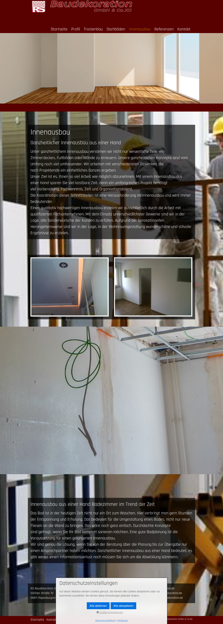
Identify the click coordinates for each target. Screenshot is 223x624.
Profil (75, 29)
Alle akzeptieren (123, 606)
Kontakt (183, 29)
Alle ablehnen (98, 606)
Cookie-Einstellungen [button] (111, 612)
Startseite (59, 29)
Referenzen (164, 29)
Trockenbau (93, 29)
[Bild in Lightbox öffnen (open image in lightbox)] (69, 286)
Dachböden (116, 29)
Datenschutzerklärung (105, 620)
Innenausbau (140, 29)
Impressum (122, 620)
